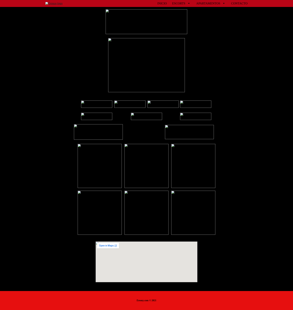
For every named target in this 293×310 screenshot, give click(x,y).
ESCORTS (178, 3)
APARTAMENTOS (208, 3)
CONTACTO (239, 3)
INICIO (162, 3)
